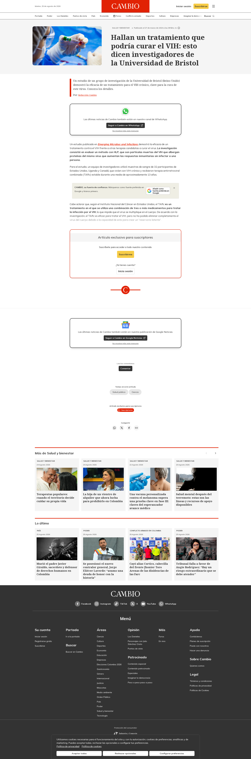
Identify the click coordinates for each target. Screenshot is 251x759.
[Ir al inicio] (125, 6)
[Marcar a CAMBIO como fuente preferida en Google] (158, 191)
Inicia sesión (125, 271)
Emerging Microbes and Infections (118, 144)
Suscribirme (125, 254)
